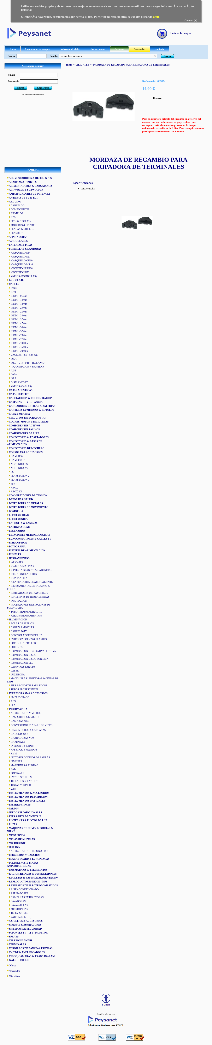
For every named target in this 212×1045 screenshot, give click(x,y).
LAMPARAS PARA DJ (23, 666)
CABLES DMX (19, 631)
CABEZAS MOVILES (22, 627)
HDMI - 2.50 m (19, 311)
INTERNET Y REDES (22, 745)
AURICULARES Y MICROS (26, 713)
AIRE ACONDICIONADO (25, 889)
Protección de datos (70, 49)
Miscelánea (14, 976)
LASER (15, 670)
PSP (13, 483)
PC (12, 471)
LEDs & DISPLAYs (21, 221)
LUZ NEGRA (18, 674)
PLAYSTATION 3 (20, 479)
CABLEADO (17, 205)
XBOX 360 (16, 491)
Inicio (13, 49)
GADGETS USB (19, 734)
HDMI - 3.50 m (19, 319)
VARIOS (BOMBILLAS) (24, 276)
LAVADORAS (18, 901)
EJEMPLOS (17, 213)
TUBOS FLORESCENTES (24, 689)
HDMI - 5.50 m (19, 331)
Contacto (159, 49)
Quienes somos (97, 49)
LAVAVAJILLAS (19, 905)
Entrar (20, 87)
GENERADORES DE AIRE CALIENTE (32, 582)
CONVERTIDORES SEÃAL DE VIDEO (32, 725)
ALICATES (17, 562)
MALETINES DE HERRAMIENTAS (30, 596)
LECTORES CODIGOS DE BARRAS (30, 757)
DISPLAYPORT (19, 382)
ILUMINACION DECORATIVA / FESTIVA (33, 651)
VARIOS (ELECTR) (21, 917)
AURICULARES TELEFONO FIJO (29, 851)
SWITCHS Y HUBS (21, 777)
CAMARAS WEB (20, 720)
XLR (13, 378)
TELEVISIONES (19, 913)
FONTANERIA (19, 578)
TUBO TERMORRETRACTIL (26, 611)
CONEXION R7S (20, 272)
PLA (13, 705)
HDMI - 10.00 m (19, 343)
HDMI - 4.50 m (19, 323)
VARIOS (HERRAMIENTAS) (26, 615)
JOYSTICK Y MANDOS (24, 749)
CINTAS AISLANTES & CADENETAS (31, 570)
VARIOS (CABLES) (21, 386)
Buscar (167, 56)
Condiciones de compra (37, 49)
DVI (13, 292)
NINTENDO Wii (19, 468)
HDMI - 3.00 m (19, 315)
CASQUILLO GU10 (22, 260)
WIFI (13, 789)
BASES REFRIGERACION (25, 717)
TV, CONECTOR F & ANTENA (27, 366)
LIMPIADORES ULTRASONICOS (29, 592)
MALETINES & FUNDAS (24, 765)
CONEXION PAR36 (22, 268)
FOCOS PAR (17, 647)
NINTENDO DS (19, 464)
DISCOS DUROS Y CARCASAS (28, 730)
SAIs (13, 769)
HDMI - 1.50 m (19, 303)
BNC (14, 288)
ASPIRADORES (19, 893)
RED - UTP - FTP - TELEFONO (28, 362)
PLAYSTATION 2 (20, 475)
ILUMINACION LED (22, 662)
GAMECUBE (18, 460)
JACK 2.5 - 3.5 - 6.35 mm (24, 354)
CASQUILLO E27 (20, 256)
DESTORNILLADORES (24, 574)
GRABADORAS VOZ (22, 737)
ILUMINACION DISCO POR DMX (29, 658)
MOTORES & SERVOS (23, 225)
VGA (14, 374)
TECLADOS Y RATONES (24, 781)
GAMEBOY (17, 456)
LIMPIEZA (16, 761)
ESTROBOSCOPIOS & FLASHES (29, 639)
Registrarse (43, 87)
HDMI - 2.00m (18, 307)
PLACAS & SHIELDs (22, 229)
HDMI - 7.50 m (19, 339)
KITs (13, 217)
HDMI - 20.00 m (19, 351)
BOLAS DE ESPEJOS (22, 623)
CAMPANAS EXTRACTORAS (27, 897)
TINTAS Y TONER (21, 785)
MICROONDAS (19, 909)
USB (13, 370)
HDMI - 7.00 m (19, 335)
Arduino (119, 49)
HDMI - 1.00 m (19, 299)
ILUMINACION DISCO (23, 655)
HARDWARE (18, 741)
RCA (14, 358)
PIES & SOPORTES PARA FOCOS (29, 685)
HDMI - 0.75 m (19, 295)
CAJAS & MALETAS (22, 566)
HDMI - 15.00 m (19, 347)
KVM (14, 753)
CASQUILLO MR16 (22, 264)
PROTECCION (19, 600)
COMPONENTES (20, 209)
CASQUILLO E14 (20, 252)
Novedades (139, 49)
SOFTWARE (17, 773)
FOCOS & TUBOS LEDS (24, 643)
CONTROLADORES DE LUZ (26, 635)
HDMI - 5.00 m (19, 327)
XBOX (14, 487)
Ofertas (12, 965)
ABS (13, 701)
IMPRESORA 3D (20, 697)
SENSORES (17, 233)
